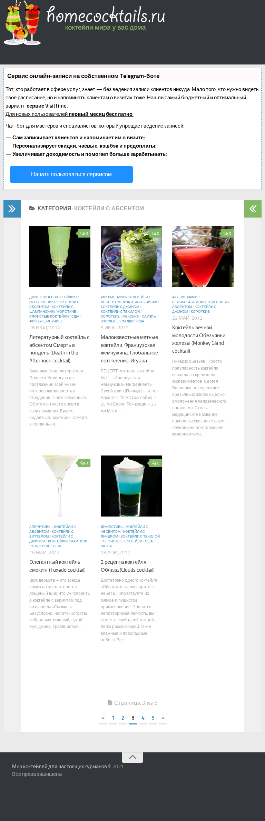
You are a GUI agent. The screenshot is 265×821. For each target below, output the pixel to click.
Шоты (106, 546)
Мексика (130, 316)
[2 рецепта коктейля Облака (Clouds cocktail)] (131, 514)
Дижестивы (40, 297)
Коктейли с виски (140, 302)
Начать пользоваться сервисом (71, 174)
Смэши (127, 321)
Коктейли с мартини (67, 541)
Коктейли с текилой (120, 312)
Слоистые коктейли (49, 316)
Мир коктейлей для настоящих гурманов (59, 766)
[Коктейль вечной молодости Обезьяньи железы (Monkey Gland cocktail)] (202, 285)
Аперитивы (40, 527)
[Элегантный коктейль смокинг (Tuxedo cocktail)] (59, 514)
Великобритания (189, 302)
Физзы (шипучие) (45, 321)
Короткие (66, 312)
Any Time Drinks (114, 297)
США (75, 316)
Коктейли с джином (120, 307)
